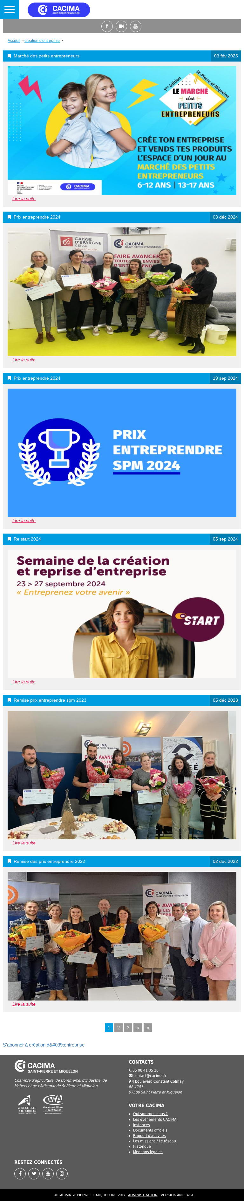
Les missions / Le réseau (154, 1141)
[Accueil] (68, 9)
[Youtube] (136, 26)
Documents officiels (150, 1130)
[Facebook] (108, 26)
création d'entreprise (42, 40)
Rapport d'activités (149, 1135)
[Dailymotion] (123, 26)
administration (143, 1195)
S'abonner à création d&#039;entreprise (44, 1044)
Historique (142, 1146)
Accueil (14, 40)
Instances (141, 1125)
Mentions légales (148, 1152)
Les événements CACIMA (154, 1119)
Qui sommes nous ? (150, 1114)
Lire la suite (24, 198)
